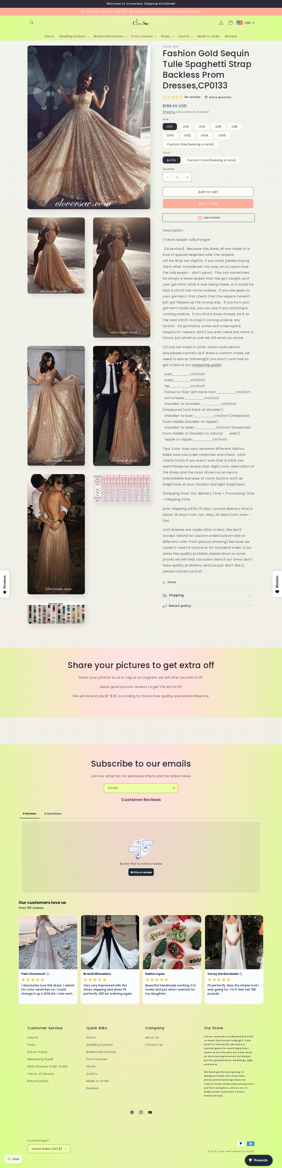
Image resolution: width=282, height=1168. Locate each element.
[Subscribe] (173, 788)
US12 (187, 135)
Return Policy (37, 1052)
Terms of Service (40, 1074)
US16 (222, 135)
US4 (202, 127)
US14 (204, 135)
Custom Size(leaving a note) (190, 144)
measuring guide (206, 365)
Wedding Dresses (99, 1045)
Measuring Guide (40, 1059)
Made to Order (97, 1081)
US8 (235, 127)
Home (90, 1037)
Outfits (91, 1074)
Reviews (92, 1088)
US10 (170, 135)
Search (32, 1037)
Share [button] (171, 582)
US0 (170, 127)
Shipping (169, 112)
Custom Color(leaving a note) (211, 160)
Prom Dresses (96, 1059)
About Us (152, 1037)
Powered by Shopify (243, 1151)
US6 (219, 127)
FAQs (31, 1045)
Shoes (91, 1066)
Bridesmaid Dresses (101, 1052)
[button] (32, 22)
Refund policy (38, 1081)
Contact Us (154, 1045)
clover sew (224, 1151)
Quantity (168, 169)
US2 (186, 127)
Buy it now (208, 204)
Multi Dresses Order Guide (47, 1066)
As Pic (171, 160)
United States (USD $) (47, 1149)
